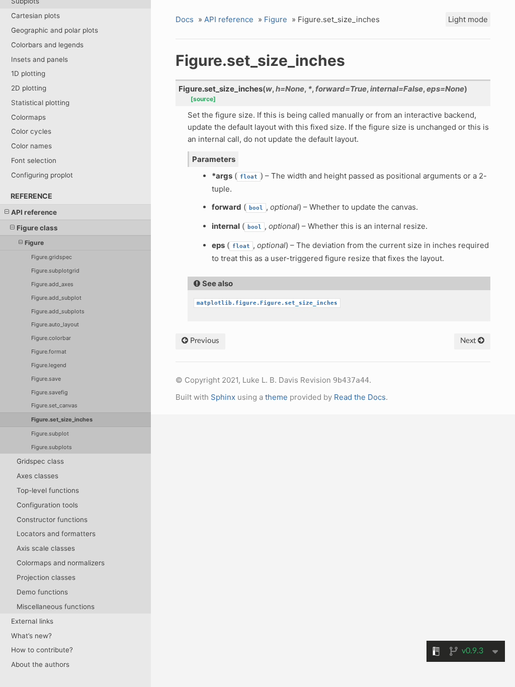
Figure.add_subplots (57, 311)
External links (32, 621)
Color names (31, 146)
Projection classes (46, 577)
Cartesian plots (35, 16)
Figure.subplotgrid (55, 270)
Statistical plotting (40, 103)
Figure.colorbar (51, 337)
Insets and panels (39, 59)
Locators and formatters (56, 534)
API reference (34, 212)
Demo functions (42, 592)
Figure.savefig (49, 392)
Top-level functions (48, 490)
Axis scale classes (46, 548)
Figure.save (46, 378)
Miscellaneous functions (56, 607)
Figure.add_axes (52, 284)
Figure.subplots (51, 447)
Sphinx (223, 397)
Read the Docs (360, 397)
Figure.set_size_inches (62, 419)
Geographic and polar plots (54, 30)
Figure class (37, 228)
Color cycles (31, 131)
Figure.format (48, 351)
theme (276, 397)
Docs (185, 19)
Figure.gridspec (51, 257)
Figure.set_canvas (54, 405)
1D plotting (28, 73)
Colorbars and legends (47, 45)
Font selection (33, 160)
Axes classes (37, 476)
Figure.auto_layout (55, 324)
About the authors (40, 664)
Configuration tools (47, 505)
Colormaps (28, 117)
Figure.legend (48, 365)
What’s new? (31, 636)
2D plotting (28, 88)
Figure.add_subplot (56, 297)
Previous (203, 341)
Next (469, 341)
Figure (34, 242)
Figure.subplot (50, 433)
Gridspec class (40, 461)
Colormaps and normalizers (61, 563)
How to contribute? (42, 650)
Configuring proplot (42, 175)
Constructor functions (52, 520)
